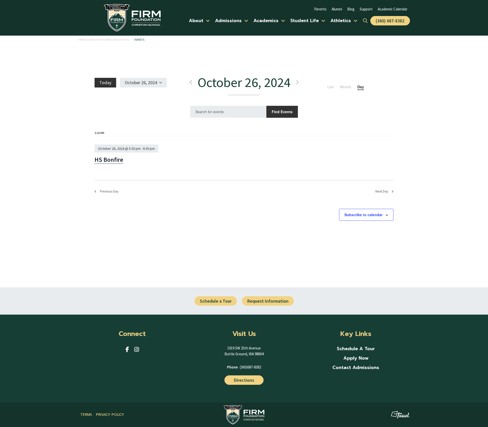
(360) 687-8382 (390, 21)
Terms (86, 414)
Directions (244, 380)
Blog (351, 9)
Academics (266, 20)
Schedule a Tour (216, 301)
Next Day (381, 191)
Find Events (282, 111)
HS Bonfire (109, 160)
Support (366, 9)
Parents (320, 9)
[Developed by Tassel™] (400, 415)
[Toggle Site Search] (365, 21)
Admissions (228, 20)
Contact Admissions (355, 367)
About (196, 20)
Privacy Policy (110, 414)
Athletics (340, 20)
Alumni (337, 9)
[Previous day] (191, 82)
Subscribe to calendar (363, 214)
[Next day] (297, 82)
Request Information (267, 301)
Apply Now (356, 358)
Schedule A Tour (356, 348)
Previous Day (109, 191)
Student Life (304, 20)
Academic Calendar (392, 9)
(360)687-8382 (250, 367)
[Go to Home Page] (132, 17)
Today (105, 82)
